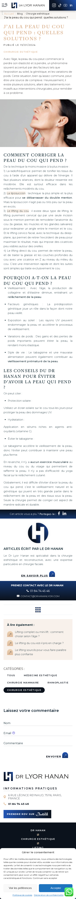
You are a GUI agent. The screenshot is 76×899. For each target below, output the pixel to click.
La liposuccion (16, 193)
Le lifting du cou (18, 211)
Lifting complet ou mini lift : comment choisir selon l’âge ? (39, 634)
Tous (11, 675)
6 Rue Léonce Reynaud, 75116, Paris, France (35, 797)
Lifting (38, 847)
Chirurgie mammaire (23, 682)
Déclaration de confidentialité (48, 895)
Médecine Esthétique (40, 675)
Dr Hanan (38, 830)
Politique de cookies (22, 895)
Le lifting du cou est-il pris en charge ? (39, 643)
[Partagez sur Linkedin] (64, 514)
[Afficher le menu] (4, 5)
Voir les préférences (20, 887)
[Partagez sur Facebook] (59, 514)
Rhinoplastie (58, 682)
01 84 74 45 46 (18, 804)
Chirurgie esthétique (24, 690)
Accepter (56, 887)
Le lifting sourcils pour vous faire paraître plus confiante (40, 652)
